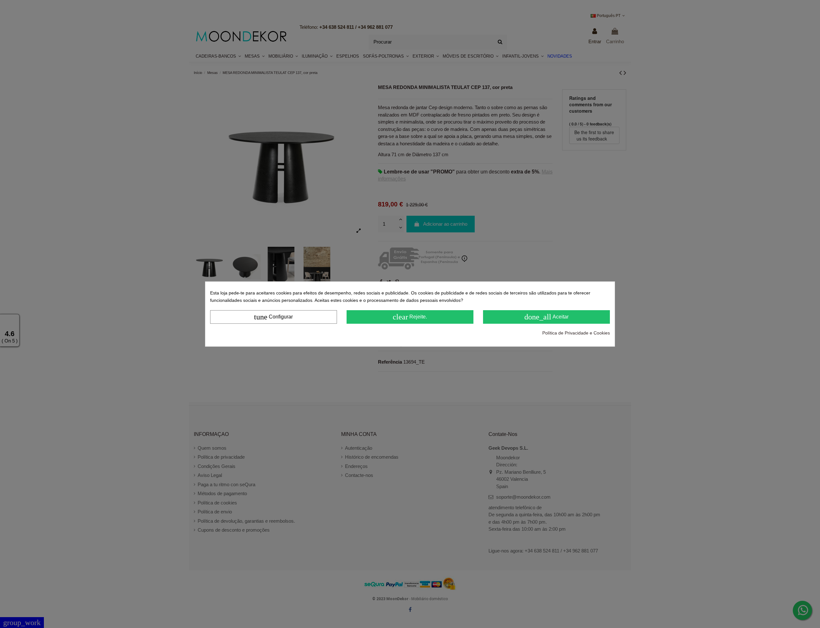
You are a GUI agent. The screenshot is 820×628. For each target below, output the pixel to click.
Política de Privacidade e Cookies (576, 332)
